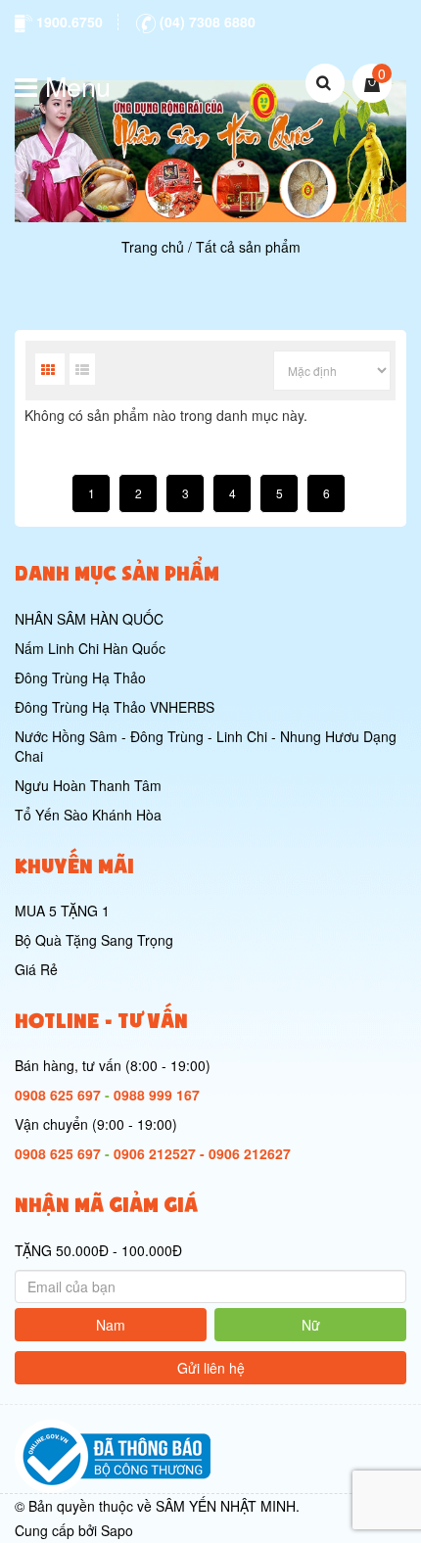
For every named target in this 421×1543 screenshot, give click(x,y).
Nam (110, 1324)
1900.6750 (67, 21)
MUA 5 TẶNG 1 (62, 910)
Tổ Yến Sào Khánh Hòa (88, 814)
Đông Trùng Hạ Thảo (80, 677)
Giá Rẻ (36, 969)
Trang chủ (152, 247)
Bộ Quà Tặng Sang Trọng (94, 940)
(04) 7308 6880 (206, 21)
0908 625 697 (58, 1094)
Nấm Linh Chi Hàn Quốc (90, 648)
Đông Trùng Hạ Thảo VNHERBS (114, 707)
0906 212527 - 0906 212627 (202, 1153)
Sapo (117, 1530)
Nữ (311, 1324)
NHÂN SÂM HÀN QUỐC (89, 619)
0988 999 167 (157, 1094)
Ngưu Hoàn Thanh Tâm (88, 785)
